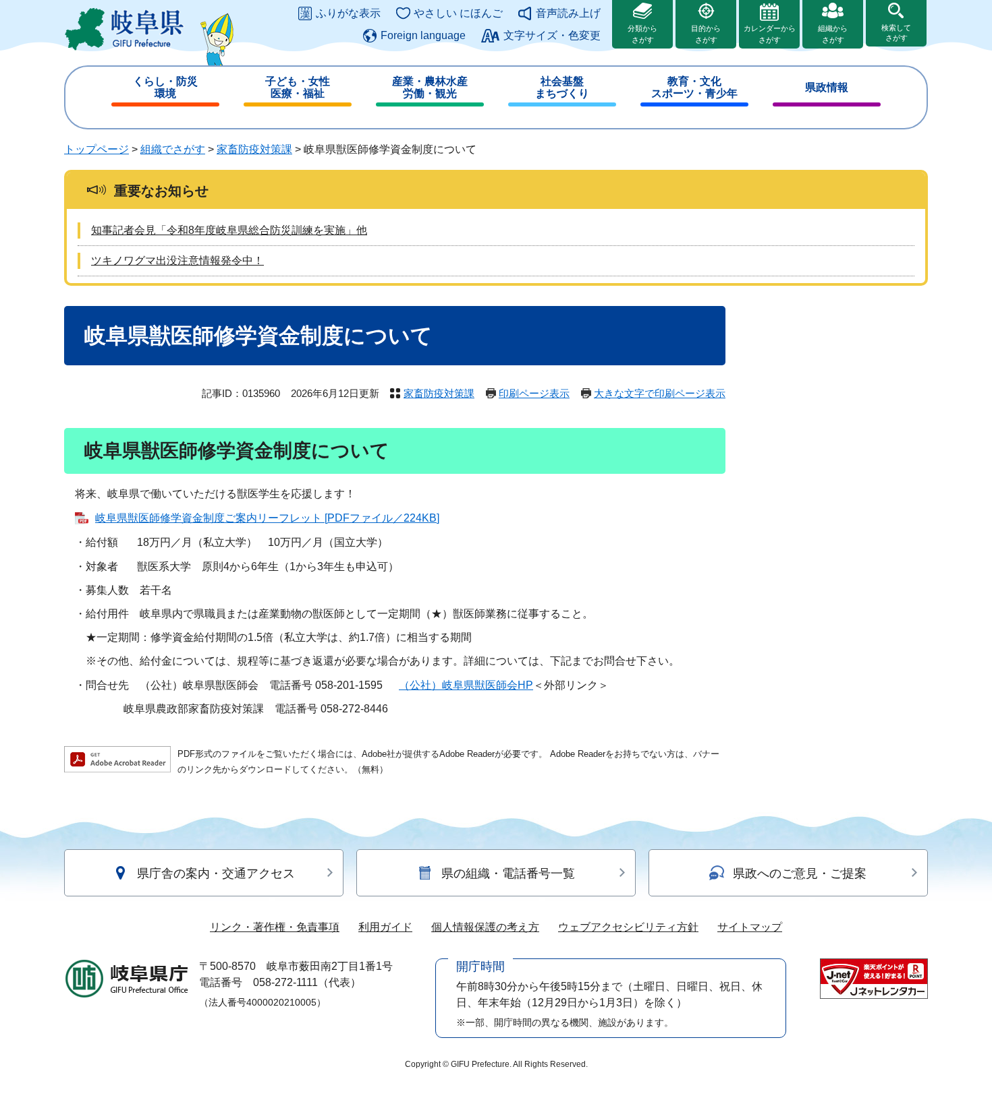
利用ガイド (385, 927)
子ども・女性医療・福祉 (297, 87)
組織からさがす (833, 34)
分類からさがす (642, 34)
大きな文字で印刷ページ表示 (659, 393)
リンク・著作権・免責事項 (274, 927)
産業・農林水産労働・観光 (430, 87)
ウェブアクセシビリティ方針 (628, 927)
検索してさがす (896, 33)
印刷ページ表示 (534, 393)
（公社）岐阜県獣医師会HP (466, 685)
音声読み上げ (568, 13)
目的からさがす (706, 34)
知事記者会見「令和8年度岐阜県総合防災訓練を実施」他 (229, 230)
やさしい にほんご (458, 13)
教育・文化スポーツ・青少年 (694, 87)
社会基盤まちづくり (562, 87)
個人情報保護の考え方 (485, 927)
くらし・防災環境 (165, 87)
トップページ (96, 149)
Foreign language (423, 35)
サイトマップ (749, 927)
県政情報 (826, 87)
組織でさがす (172, 149)
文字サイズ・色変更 (552, 35)
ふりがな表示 (348, 13)
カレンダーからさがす (770, 34)
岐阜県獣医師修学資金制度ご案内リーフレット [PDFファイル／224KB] (267, 518)
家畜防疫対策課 (254, 149)
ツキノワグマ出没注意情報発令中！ (177, 260)
